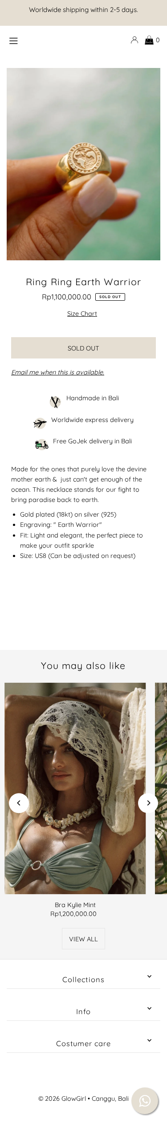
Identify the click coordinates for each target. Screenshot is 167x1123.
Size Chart (82, 313)
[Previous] (19, 803)
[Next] (148, 803)
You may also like (83, 665)
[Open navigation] (27, 39)
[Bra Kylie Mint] (75, 788)
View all (83, 939)
